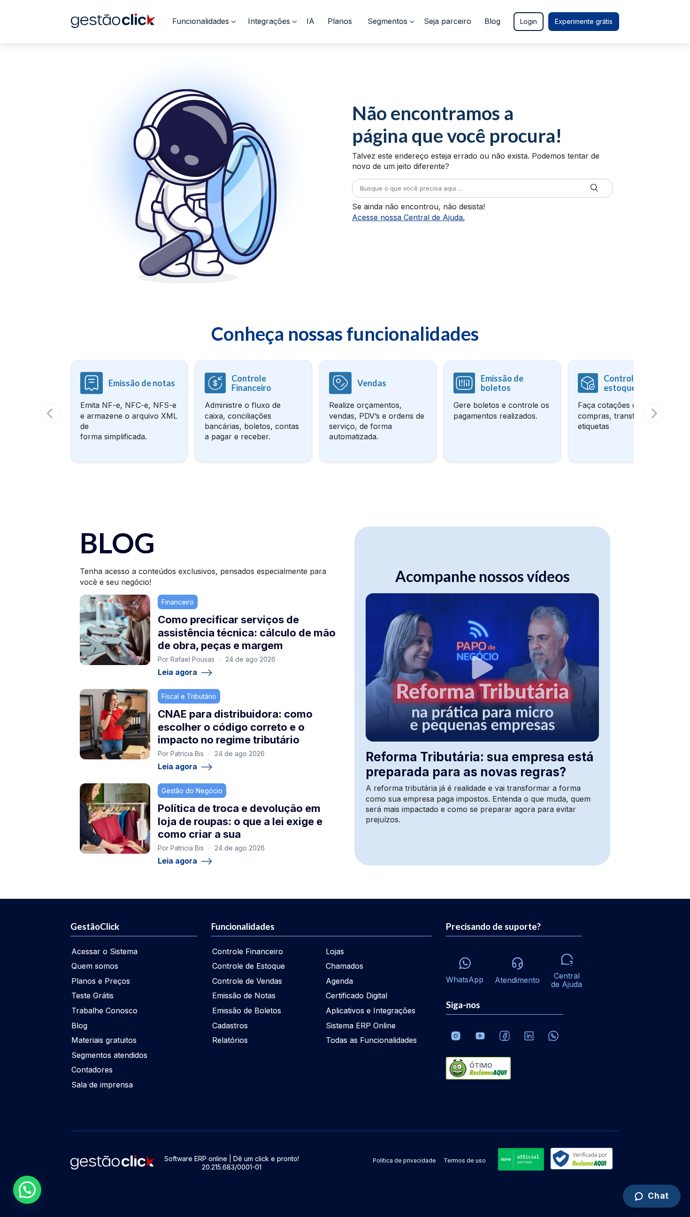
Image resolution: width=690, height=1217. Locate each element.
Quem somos (94, 966)
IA (310, 21)
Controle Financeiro (247, 951)
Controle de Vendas (247, 981)
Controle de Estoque (248, 966)
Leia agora (177, 672)
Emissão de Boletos (246, 1010)
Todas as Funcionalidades (371, 1040)
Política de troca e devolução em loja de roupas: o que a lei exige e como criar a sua (240, 821)
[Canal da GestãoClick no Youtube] (480, 1036)
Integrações (269, 21)
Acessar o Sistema (104, 951)
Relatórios (230, 1040)
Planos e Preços (100, 981)
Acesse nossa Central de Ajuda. (408, 217)
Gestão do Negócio (191, 791)
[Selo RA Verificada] (579, 1159)
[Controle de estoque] (626, 411)
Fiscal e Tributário (188, 696)
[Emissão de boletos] (502, 411)
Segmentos (387, 21)
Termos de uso (465, 1160)
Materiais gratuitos (104, 1040)
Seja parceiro (447, 21)
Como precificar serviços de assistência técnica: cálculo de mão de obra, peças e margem (247, 632)
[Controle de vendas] (378, 411)
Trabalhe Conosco (104, 1010)
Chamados (344, 966)
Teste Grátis (92, 995)
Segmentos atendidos (109, 1055)
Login (528, 21)
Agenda (339, 981)
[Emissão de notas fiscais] (129, 411)
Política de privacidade (404, 1160)
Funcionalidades (200, 21)
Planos (340, 21)
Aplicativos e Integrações (370, 1010)
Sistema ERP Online (361, 1025)
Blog (492, 21)
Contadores (92, 1069)
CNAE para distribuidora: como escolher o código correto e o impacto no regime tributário (235, 727)
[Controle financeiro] (253, 411)
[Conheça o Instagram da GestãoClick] (456, 1036)
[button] (27, 1190)
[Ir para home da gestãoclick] (113, 21)
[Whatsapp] (553, 1036)
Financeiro (177, 602)
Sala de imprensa (102, 1084)
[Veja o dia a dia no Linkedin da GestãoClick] (529, 1036)
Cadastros (230, 1025)
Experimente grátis (584, 21)
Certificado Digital (356, 995)
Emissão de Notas (244, 995)
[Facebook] (504, 1036)
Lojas (335, 951)
